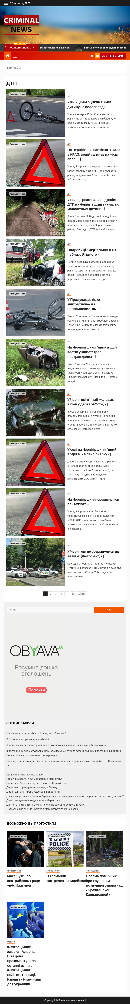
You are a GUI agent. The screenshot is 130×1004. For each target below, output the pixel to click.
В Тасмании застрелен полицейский (27, 739)
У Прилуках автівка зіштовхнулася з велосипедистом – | (83, 304)
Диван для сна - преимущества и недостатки (33, 791)
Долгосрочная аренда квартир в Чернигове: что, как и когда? (42, 808)
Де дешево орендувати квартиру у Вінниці (31, 787)
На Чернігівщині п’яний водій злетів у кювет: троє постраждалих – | (92, 351)
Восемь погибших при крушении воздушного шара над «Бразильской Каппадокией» (57, 745)
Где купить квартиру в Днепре (24, 774)
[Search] (92, 56)
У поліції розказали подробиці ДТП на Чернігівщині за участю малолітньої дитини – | (93, 204)
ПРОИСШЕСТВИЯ (14, 871)
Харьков (11, 942)
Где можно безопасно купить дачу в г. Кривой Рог (36, 783)
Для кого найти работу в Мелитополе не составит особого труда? (45, 804)
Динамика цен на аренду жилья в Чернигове (33, 800)
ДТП (69, 96)
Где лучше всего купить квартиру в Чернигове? (34, 778)
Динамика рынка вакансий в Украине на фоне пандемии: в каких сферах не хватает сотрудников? (65, 796)
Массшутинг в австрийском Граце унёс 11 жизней (36, 733)
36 (73, 594)
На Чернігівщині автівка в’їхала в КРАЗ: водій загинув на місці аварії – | (93, 154)
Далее (81, 594)
